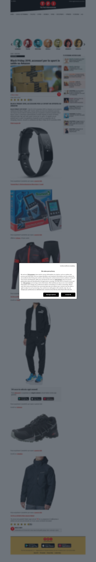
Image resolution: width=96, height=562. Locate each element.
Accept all (68, 294)
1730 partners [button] (31, 274)
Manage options (51, 294)
